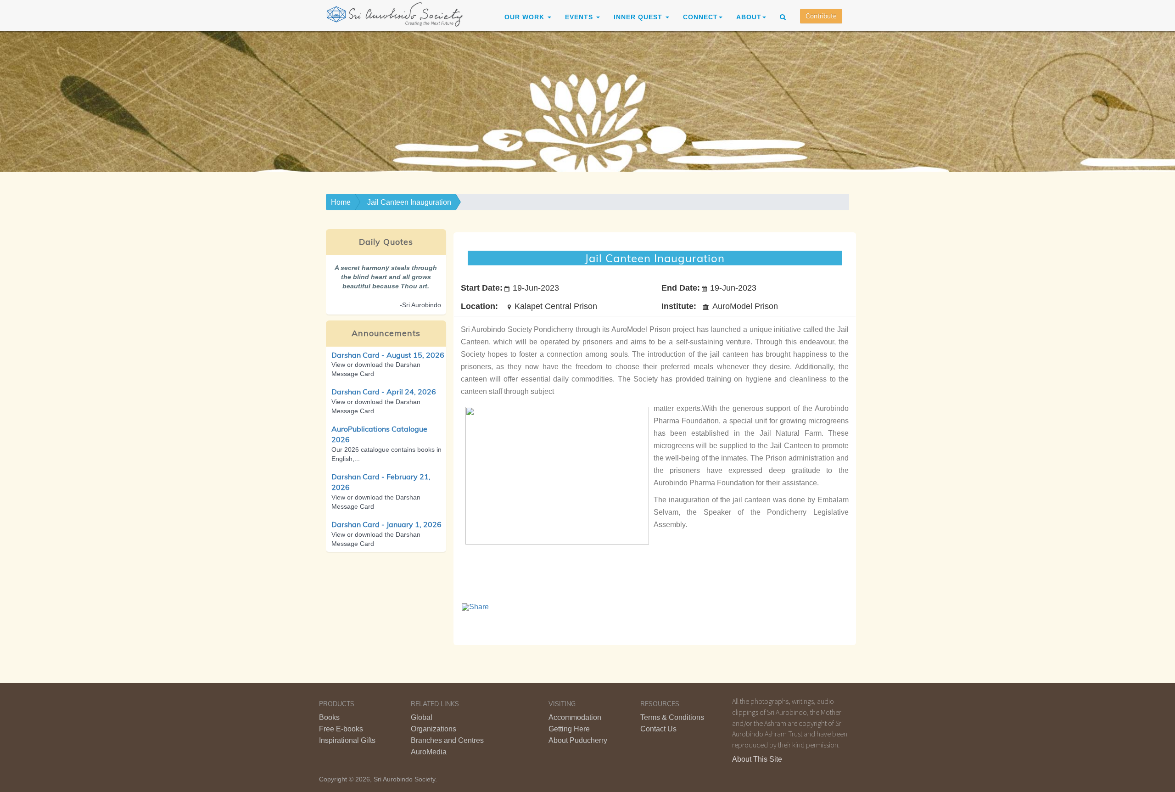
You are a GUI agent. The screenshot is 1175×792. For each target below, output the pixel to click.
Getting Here (569, 729)
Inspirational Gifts (347, 740)
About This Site (757, 759)
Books (329, 717)
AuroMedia (429, 752)
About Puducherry (577, 740)
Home (341, 202)
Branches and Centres (447, 740)
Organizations (433, 729)
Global (421, 717)
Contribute (821, 16)
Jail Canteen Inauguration (409, 202)
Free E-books (341, 729)
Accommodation (574, 717)
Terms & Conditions (672, 717)
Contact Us (658, 729)
